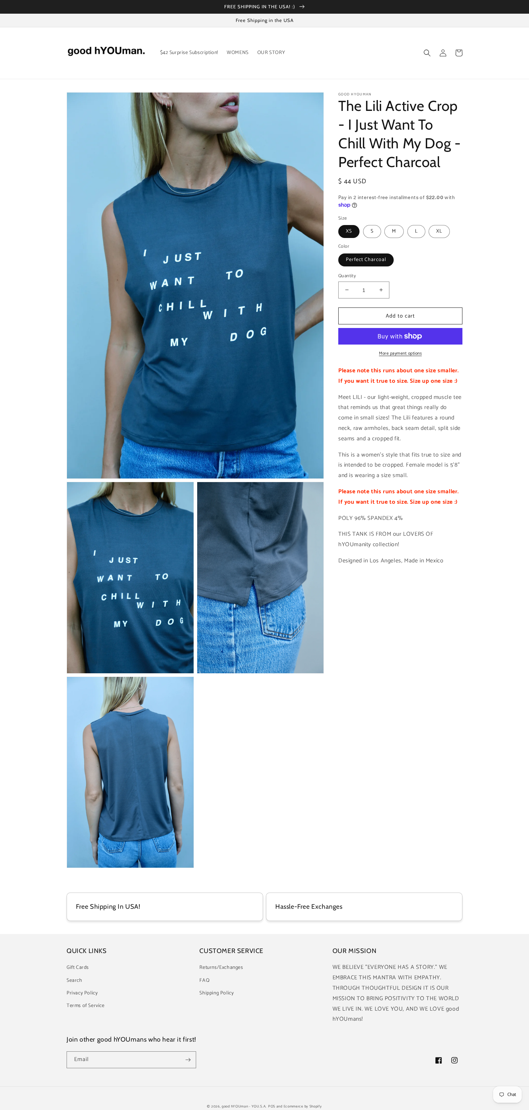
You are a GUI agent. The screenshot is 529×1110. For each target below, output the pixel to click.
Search (74, 980)
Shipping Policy (216, 993)
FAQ (204, 980)
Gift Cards (78, 967)
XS (349, 231)
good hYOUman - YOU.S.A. (244, 1106)
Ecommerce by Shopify (303, 1106)
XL (439, 231)
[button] (427, 53)
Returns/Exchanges (221, 967)
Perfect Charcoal (366, 259)
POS (271, 1106)
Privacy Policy (82, 993)
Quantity (347, 275)
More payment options (400, 353)
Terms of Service (86, 1006)
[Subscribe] (188, 1059)
